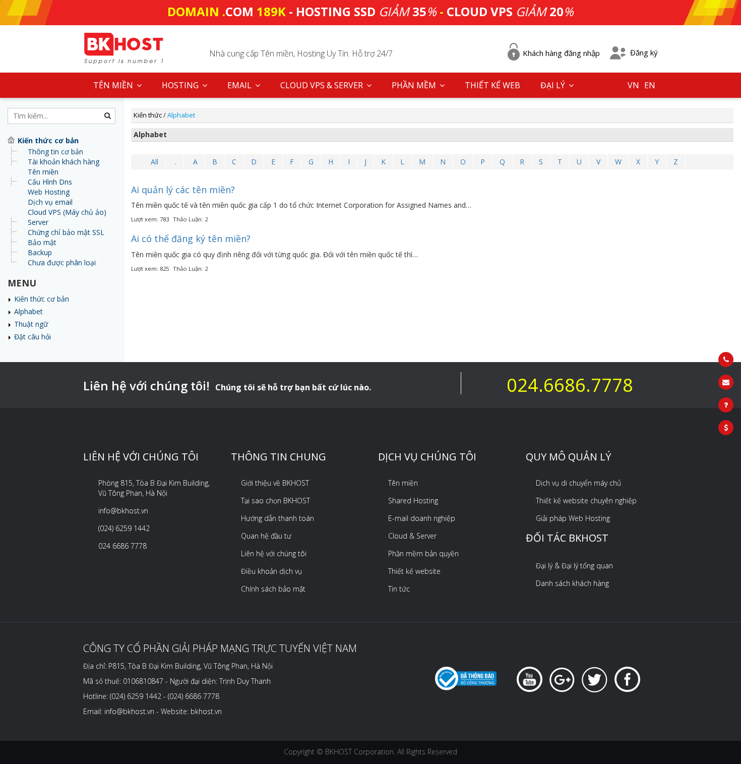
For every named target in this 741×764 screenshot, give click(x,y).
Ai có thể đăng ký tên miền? (191, 238)
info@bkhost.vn (123, 510)
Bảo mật (42, 242)
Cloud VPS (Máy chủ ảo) (67, 212)
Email (240, 85)
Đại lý (553, 85)
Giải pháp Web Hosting (573, 518)
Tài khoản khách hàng (63, 161)
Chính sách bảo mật (273, 589)
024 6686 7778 (122, 546)
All (154, 161)
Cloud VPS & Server (322, 85)
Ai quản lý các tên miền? (183, 190)
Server (38, 222)
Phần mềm (415, 85)
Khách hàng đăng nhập (561, 53)
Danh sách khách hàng (572, 583)
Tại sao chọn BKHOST (275, 500)
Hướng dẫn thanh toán (277, 518)
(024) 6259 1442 (124, 528)
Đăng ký (644, 52)
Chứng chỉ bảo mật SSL (66, 232)
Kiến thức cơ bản (41, 299)
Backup (40, 252)
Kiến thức (148, 115)
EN (649, 85)
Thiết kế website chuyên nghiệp (586, 500)
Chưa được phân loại (62, 262)
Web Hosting (49, 192)
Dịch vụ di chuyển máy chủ (578, 483)
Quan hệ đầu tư (266, 536)
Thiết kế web (492, 85)
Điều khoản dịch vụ (271, 571)
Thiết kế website (414, 571)
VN (633, 85)
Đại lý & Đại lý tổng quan (574, 565)
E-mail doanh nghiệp (421, 518)
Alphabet (28, 311)
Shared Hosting (413, 500)
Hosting (181, 85)
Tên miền (43, 172)
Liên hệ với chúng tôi (273, 553)
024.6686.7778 (570, 385)
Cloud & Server (412, 536)
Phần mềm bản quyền (423, 553)
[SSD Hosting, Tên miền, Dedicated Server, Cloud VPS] (123, 47)
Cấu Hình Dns (50, 182)
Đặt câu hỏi (32, 336)
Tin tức (399, 589)
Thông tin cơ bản (55, 151)
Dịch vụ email (50, 202)
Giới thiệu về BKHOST (275, 483)
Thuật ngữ (31, 324)
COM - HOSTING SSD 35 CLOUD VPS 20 (370, 11)
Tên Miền (114, 85)
